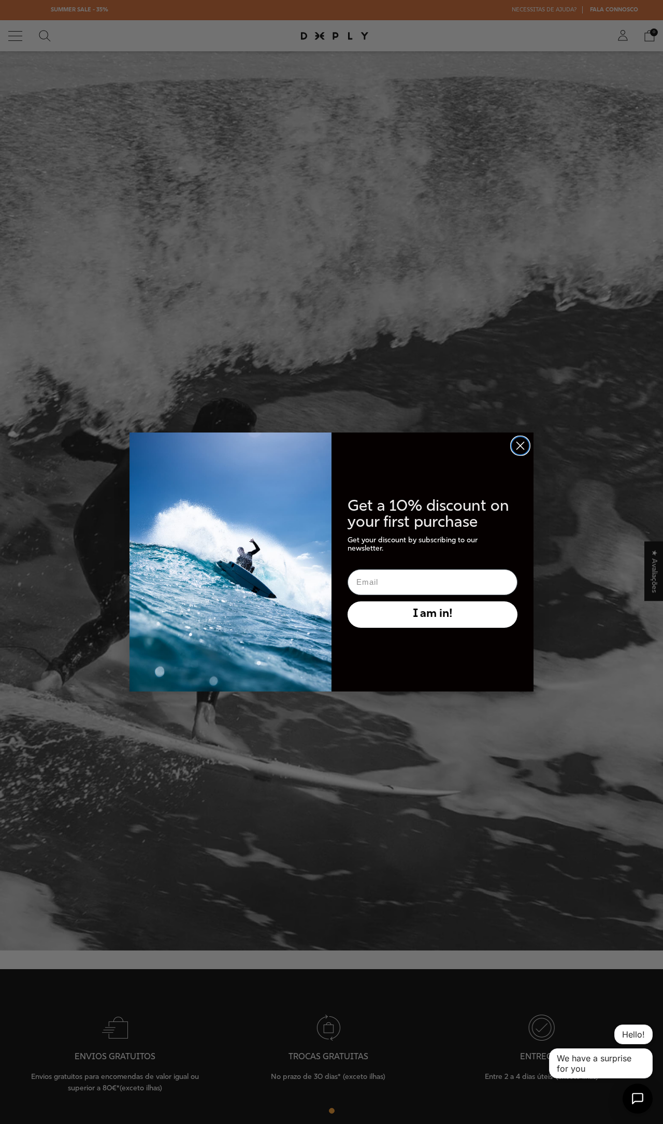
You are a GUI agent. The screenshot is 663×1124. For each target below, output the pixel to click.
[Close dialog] (520, 446)
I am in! (433, 614)
